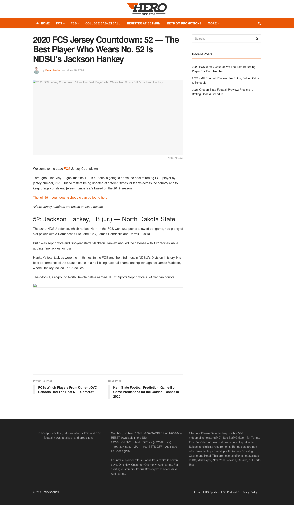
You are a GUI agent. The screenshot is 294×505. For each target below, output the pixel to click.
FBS (74, 23)
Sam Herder (52, 70)
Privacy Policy (249, 492)
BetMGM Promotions (184, 23)
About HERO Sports (205, 492)
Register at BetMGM (144, 23)
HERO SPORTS (50, 492)
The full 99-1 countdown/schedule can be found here (70, 197)
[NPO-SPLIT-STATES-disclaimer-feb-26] (108, 325)
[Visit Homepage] (147, 9)
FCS (59, 23)
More (212, 23)
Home (45, 23)
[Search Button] (259, 23)
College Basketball (103, 23)
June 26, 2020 (75, 70)
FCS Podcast (229, 492)
